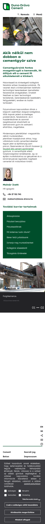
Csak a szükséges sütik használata (22, 505)
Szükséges (12, 491)
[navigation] (41, 427)
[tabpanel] (22, 283)
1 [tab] (37, 307)
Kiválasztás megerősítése (22, 512)
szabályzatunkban (32, 484)
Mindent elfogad (22, 520)
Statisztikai (12, 495)
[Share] (42, 435)
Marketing (26, 495)
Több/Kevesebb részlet (30, 499)
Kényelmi (25, 491)
